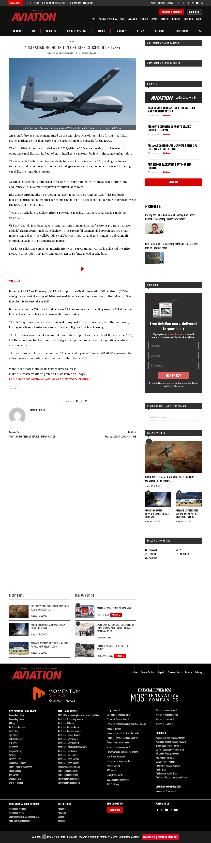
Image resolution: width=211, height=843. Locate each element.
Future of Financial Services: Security (122, 737)
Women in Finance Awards (166, 710)
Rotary (140, 31)
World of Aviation (16, 782)
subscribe (152, 285)
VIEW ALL (15, 281)
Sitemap (61, 820)
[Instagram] (171, 809)
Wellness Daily (15, 778)
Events (199, 19)
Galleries (176, 19)
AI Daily (12, 723)
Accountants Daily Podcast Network (170, 737)
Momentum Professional (166, 791)
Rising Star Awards (114, 775)
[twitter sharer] (81, 401)
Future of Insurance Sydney (118, 742)
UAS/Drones (182, 31)
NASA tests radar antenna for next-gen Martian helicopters (64, 2)
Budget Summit (113, 710)
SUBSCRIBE (114, 809)
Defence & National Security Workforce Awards (126, 724)
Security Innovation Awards (118, 779)
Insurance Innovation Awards (118, 747)
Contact (170, 2)
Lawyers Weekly (15, 751)
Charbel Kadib (66, 52)
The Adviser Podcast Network (168, 765)
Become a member (172, 12)
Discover (152, 84)
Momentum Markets (17, 808)
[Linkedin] (166, 809)
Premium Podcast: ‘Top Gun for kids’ (114, 608)
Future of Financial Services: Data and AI (123, 733)
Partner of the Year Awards (118, 761)
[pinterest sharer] (86, 401)
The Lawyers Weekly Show (166, 773)
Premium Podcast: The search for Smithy (113, 647)
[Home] (36, 673)
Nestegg (12, 755)
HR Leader (13, 747)
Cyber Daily (13, 735)
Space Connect (15, 771)
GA (33, 31)
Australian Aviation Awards (69, 727)
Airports (51, 31)
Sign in (192, 12)
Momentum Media (16, 812)
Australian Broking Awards (69, 735)
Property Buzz (15, 759)
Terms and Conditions (188, 383)
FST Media (13, 743)
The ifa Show (161, 769)
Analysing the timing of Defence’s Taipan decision (32, 436)
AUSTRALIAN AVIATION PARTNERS (163, 43)
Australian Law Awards (67, 751)
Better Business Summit (68, 774)
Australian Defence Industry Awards (72, 747)
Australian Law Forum (67, 755)
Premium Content (106, 19)
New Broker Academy (116, 756)
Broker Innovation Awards (68, 778)
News (122, 19)
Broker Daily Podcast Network (168, 745)
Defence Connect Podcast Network (170, 749)
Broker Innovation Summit (69, 782)
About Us (61, 808)
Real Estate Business (17, 763)
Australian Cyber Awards (68, 739)
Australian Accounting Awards (70, 719)
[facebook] (179, 3)
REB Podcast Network (165, 757)
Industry (121, 31)
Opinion (154, 19)
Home (93, 19)
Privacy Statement (175, 386)
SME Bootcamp (113, 784)
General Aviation (147, 672)
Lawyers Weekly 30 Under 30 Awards (122, 752)
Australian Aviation (17, 727)
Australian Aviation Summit (69, 731)
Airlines (17, 31)
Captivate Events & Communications (24, 816)
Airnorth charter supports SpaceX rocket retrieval (157, 514)
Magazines (132, 19)
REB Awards (112, 770)
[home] (34, 15)
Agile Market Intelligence (19, 820)
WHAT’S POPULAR (156, 433)
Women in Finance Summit (167, 714)
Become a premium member (160, 837)
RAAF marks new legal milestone (120, 436)
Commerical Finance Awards (118, 714)
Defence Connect (16, 739)
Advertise (161, 2)
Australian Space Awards (68, 759)
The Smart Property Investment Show (171, 777)
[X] (162, 809)
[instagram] (192, 3)
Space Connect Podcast (165, 761)
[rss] (202, 3)
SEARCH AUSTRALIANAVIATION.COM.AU (166, 406)
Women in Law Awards (165, 719)
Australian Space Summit (68, 763)
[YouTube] (176, 809)
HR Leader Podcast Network (167, 753)
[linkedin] (188, 3)
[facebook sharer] (77, 401)
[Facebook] (157, 809)
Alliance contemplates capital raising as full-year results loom (187, 514)
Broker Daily (14, 731)
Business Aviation (76, 31)
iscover (189, 19)
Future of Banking (114, 728)
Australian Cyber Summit (68, 743)
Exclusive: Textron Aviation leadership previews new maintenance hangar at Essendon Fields (116, 628)
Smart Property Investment (20, 767)
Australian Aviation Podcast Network (171, 741)
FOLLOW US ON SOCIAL (158, 540)
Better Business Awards (67, 771)
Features (165, 19)
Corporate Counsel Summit (118, 719)
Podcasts (144, 19)
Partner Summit (113, 765)
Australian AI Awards (66, 723)
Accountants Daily (16, 715)
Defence (101, 31)
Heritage (160, 31)
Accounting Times (16, 719)
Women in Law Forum (165, 724)
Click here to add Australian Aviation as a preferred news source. (49, 379)
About (153, 2)
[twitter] (183, 3)
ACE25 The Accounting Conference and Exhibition (78, 715)
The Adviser (14, 774)
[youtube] (197, 3)
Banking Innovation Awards (69, 767)
